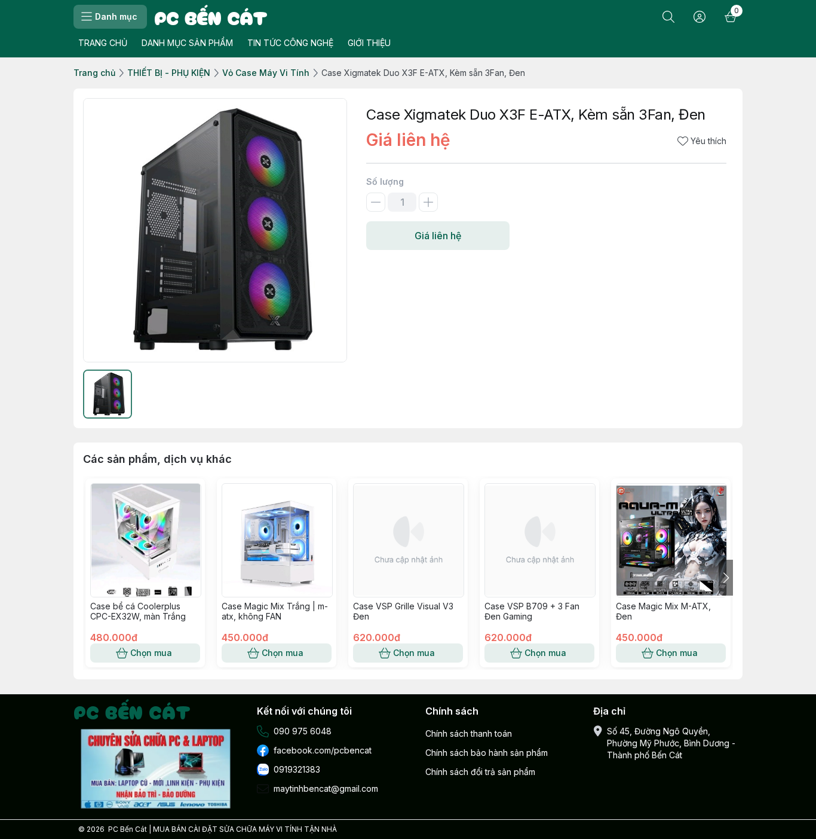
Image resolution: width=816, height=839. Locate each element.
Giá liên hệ (438, 236)
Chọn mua (151, 653)
